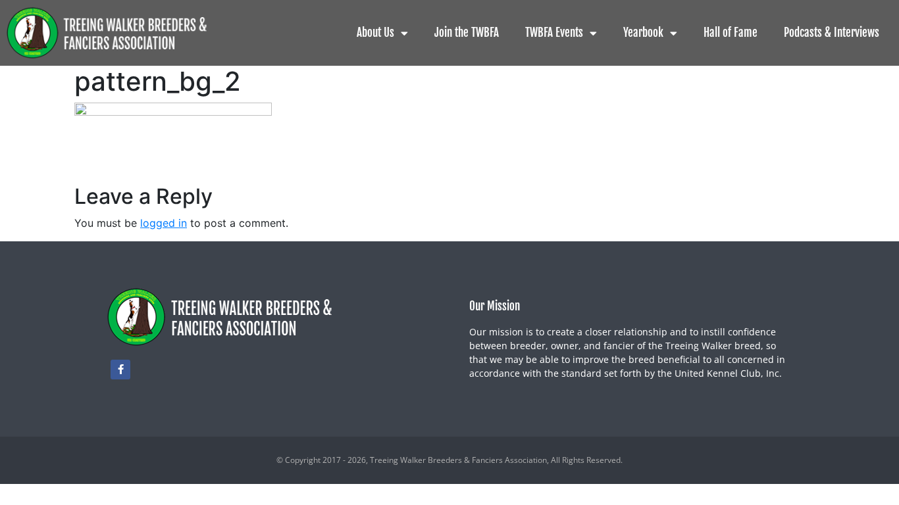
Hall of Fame (731, 32)
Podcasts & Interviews (831, 32)
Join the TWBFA (466, 32)
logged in (163, 222)
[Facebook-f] (120, 369)
